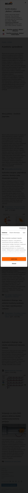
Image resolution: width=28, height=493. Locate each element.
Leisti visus (14, 259)
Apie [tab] (24, 232)
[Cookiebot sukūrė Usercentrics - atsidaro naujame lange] (19, 228)
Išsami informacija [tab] (15, 232)
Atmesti (14, 263)
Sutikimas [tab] (4, 232)
